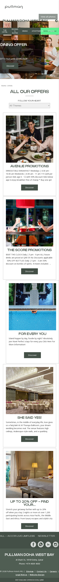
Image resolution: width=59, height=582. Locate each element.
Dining (25, 31)
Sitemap (30, 571)
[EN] (56, 21)
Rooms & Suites (15, 31)
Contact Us (42, 571)
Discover (10, 66)
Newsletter (46, 536)
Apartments (37, 31)
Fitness (51, 31)
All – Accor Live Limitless (17, 536)
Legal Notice (21, 575)
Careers (53, 571)
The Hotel (5, 31)
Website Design (37, 575)
